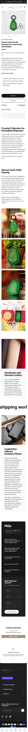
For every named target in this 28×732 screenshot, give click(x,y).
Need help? (22, 105)
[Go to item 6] (18, 36)
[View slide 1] (12, 659)
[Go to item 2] (11, 36)
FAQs (15, 530)
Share (5, 105)
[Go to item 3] (12, 36)
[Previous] (2, 2)
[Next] (24, 2)
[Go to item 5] (16, 36)
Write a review (13, 636)
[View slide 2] (13, 659)
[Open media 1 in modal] (22, 13)
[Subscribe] (22, 710)
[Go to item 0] (9, 36)
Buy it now (13, 100)
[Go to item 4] (14, 36)
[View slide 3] (15, 659)
